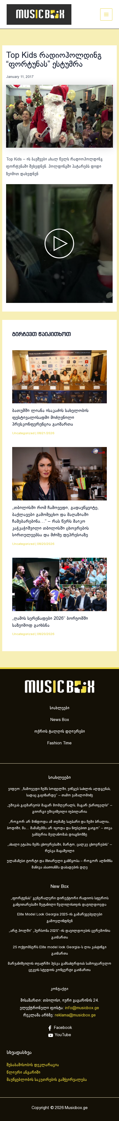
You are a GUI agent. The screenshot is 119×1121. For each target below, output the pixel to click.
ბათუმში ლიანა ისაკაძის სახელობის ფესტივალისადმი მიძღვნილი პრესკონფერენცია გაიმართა (50, 417)
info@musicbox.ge (82, 1008)
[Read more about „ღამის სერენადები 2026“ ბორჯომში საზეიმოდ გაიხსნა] (59, 584)
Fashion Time (59, 743)
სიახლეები (59, 708)
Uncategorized (23, 433)
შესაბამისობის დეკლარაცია (33, 1065)
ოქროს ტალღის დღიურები (59, 732)
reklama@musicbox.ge (75, 1015)
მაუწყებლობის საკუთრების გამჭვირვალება (47, 1080)
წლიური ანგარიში (24, 1073)
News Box (59, 720)
